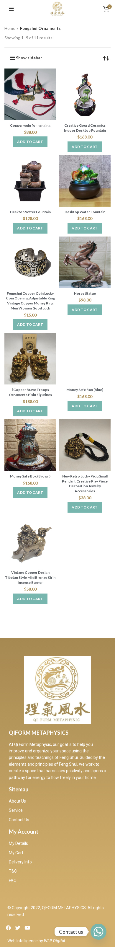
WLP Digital (54, 940)
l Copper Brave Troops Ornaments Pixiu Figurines (30, 392)
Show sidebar (29, 58)
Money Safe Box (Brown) (30, 476)
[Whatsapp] (98, 932)
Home (9, 28)
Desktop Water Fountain (30, 212)
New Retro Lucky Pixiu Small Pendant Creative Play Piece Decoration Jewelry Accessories (85, 483)
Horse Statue (85, 293)
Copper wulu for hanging (30, 125)
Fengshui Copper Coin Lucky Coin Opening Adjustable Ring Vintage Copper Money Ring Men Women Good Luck (30, 300)
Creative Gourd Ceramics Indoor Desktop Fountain (85, 128)
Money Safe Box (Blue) (84, 389)
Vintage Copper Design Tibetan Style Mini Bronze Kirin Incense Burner (30, 577)
